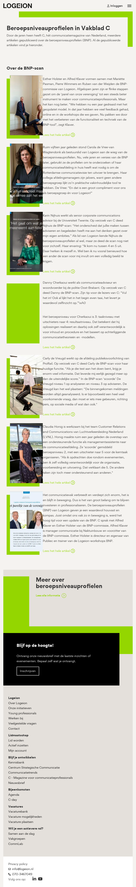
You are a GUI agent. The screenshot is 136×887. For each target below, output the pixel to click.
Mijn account (17, 750)
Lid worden (16, 740)
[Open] (129, 5)
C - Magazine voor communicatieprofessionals (40, 778)
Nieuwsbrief (16, 783)
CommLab (15, 844)
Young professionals (22, 713)
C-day (12, 800)
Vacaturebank (18, 811)
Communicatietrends (22, 772)
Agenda (13, 795)
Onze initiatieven (20, 708)
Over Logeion (17, 703)
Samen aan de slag (21, 834)
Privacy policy (18, 864)
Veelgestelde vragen (22, 723)
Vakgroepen (16, 839)
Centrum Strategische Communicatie (34, 767)
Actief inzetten (18, 745)
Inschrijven (28, 671)
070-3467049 (22, 874)
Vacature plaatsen (20, 822)
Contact (14, 728)
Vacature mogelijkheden (25, 817)
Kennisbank (16, 762)
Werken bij (15, 718)
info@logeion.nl (22, 869)
